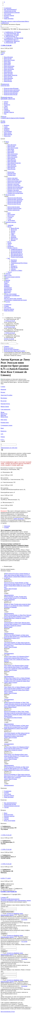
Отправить (4, 933)
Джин (6, 106)
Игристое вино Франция (11, 91)
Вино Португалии (9, 60)
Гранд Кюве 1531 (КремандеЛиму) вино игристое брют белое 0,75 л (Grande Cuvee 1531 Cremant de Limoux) (16, 756)
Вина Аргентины (9, 66)
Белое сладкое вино (13, 179)
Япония (13, 240)
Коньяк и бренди (9, 112)
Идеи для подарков (11, 294)
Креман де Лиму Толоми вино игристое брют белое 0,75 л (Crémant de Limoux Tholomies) (17, 604)
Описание (7, 526)
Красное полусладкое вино (15, 187)
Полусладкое (11, 214)
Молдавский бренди (17, 254)
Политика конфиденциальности (10, 899)
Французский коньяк (17, 257)
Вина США (7, 63)
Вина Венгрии (8, 72)
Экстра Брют (11, 220)
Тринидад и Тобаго (16, 270)
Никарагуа (14, 266)
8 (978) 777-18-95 (9, 339)
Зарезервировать (9, 595)
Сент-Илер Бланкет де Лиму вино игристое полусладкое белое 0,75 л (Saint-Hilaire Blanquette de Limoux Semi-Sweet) (17, 734)
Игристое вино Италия (10, 93)
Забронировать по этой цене (9, 447)
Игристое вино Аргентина (12, 90)
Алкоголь (7, 297)
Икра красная (8, 134)
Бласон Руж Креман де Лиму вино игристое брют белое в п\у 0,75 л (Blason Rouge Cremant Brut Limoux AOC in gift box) (17, 776)
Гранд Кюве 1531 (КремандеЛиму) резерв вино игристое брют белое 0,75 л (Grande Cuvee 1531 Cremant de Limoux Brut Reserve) (17, 667)
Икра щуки (7, 136)
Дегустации (7, 14)
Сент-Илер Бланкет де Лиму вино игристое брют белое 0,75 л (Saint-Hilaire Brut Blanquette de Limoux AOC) (17, 644)
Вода (6, 278)
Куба (12, 264)
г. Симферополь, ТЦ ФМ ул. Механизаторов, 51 (11, 35)
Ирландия (14, 229)
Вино (7, 141)
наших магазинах (19, 518)
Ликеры (7, 273)
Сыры (6, 127)
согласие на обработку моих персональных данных (12, 914)
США (12, 234)
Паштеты (6, 128)
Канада (13, 232)
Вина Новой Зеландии (10, 75)
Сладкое (10, 217)
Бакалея (3, 122)
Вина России (8, 79)
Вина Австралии (9, 69)
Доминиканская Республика (19, 263)
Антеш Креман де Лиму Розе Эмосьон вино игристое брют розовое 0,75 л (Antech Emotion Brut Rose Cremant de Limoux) (17, 624)
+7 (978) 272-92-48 (6, 45)
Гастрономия (8, 131)
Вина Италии (8, 81)
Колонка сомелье (9, 15)
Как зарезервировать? (10, 9)
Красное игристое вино (14, 208)
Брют (9, 213)
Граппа (6, 109)
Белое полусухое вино (14, 182)
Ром (5, 113)
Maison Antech (8, 627)
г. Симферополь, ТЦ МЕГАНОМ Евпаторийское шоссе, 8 (13, 38)
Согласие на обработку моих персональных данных (16, 900)
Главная (6, 346)
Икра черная (7, 133)
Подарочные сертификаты (11, 295)
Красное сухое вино (13, 184)
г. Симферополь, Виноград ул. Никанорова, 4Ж (12, 41)
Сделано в (4, 897)
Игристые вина (10, 194)
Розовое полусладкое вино (15, 193)
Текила (6, 101)
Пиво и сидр (7, 275)
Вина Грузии (8, 58)
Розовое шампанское (14, 210)
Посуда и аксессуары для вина (13, 298)
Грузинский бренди (16, 251)
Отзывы (6, 17)
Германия (13, 261)
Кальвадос (7, 104)
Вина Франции (8, 78)
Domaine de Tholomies (10, 607)
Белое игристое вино (14, 207)
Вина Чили (7, 61)
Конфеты (6, 130)
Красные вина (12, 173)
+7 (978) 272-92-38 (9, 321)
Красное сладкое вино (14, 185)
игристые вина (5, 85)
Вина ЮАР (7, 64)
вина (2, 54)
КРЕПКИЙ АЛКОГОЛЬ (8, 99)
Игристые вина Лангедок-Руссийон (14, 351)
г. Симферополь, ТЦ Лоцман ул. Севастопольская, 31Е (12, 32)
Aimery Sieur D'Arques (10, 588)
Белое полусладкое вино (15, 181)
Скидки (7, 301)
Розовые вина (12, 175)
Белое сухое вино (13, 178)
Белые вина (11, 172)
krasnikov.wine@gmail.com (9, 891)
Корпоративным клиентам (12, 12)
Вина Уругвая (8, 76)
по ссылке (24, 919)
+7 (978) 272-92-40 (9, 333)
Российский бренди (16, 255)
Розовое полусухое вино (15, 191)
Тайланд (13, 269)
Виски (6, 107)
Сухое (9, 219)
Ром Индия (14, 267)
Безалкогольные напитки (12, 277)
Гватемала (14, 260)
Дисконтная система (10, 11)
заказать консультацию (7, 911)
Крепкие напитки (10, 222)
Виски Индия (15, 228)
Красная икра (8, 289)
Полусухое (11, 216)
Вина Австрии (8, 73)
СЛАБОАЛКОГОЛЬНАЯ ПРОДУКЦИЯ (12, 118)
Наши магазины (8, 18)
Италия (13, 231)
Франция (13, 237)
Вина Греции (8, 70)
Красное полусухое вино (15, 188)
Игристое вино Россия (10, 94)
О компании (7, 8)
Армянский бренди (16, 249)
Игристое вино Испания (11, 88)
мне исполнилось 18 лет (8, 1011)
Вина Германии (8, 67)
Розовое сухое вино (13, 190)
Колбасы (6, 125)
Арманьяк (7, 110)
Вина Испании (8, 57)
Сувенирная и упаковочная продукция (15, 300)
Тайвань (13, 235)
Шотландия (14, 238)
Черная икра (7, 290)
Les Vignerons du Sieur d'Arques (13, 717)
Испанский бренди (16, 252)
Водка (6, 103)
